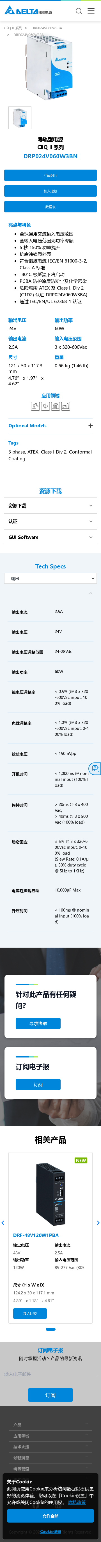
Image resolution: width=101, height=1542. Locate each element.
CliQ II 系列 (13, 28)
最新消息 (21, 1457)
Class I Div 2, (54, 452)
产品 (17, 1424)
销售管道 (21, 1468)
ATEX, (33, 452)
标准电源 (45, 12)
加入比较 (50, 191)
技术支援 (21, 1446)
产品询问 (50, 175)
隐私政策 (77, 1502)
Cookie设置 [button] (50, 1531)
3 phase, (17, 452)
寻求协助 (38, 1023)
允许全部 (50, 1515)
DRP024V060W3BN (29, 34)
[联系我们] (94, 769)
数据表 (50, 207)
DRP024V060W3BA (46, 28)
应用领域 (21, 1435)
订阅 (38, 1084)
